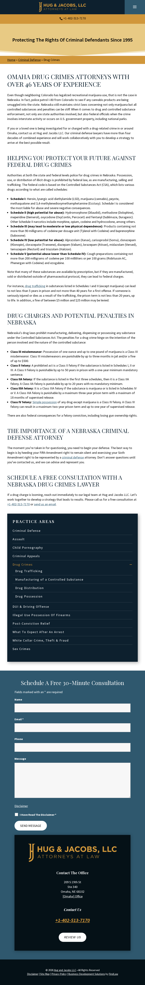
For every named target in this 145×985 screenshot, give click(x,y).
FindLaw (113, 974)
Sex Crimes (22, 649)
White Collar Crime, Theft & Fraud (41, 640)
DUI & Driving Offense (31, 607)
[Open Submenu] (130, 564)
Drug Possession (29, 596)
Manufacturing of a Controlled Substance (49, 579)
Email (19, 719)
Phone (18, 739)
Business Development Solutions (86, 974)
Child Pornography (28, 548)
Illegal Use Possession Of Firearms (42, 615)
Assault (19, 539)
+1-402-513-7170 (74, 18)
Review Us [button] (72, 937)
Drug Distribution (29, 588)
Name (18, 699)
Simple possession (45, 402)
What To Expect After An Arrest (38, 632)
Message (20, 758)
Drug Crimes (23, 564)
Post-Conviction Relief (31, 623)
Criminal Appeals (26, 556)
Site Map (45, 974)
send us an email (45, 504)
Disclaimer (21, 806)
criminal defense (73, 457)
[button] (135, 7)
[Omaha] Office (73, 896)
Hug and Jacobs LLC (65, 970)
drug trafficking (35, 286)
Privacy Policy (58, 974)
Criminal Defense (27, 531)
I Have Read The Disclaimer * (38, 814)
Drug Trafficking (29, 571)
